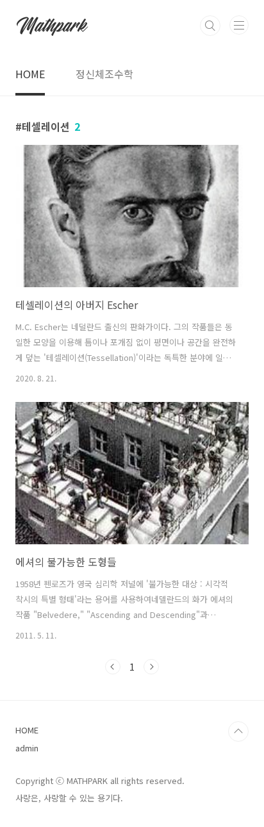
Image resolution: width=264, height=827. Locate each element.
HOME (30, 73)
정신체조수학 (104, 73)
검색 (210, 25)
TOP (238, 731)
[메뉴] (239, 25)
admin (26, 748)
